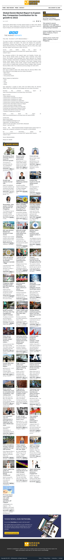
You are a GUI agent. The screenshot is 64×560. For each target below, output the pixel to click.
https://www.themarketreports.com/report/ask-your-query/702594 (19, 115)
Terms (40, 558)
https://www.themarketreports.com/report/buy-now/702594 (17, 92)
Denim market (32, 41)
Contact (60, 558)
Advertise (54, 558)
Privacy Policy (47, 558)
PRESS (16, 7)
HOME (4, 7)
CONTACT (21, 7)
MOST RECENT (10, 7)
